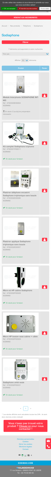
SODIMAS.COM (25, 463)
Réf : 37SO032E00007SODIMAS (16, 249)
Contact (25, 449)
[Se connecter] (44, 95)
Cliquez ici (25, 426)
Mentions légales (25, 446)
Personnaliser (45, 8)
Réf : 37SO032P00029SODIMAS (20, 342)
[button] (25, 54)
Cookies (25, 441)
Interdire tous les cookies (28, 8)
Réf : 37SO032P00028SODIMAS (17, 296)
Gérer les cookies (25, 444)
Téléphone (27, 26)
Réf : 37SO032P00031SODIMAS (13, 388)
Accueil (4, 26)
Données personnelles (25, 439)
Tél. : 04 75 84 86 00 (25, 473)
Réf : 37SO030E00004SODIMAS (20, 105)
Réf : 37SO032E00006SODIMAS (19, 200)
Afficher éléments (25, 60)
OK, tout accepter (9, 8)
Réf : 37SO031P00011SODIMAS (18, 152)
